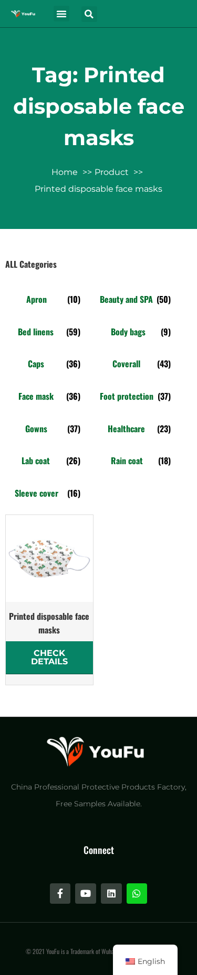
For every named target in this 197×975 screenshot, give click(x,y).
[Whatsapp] (137, 893)
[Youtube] (85, 893)
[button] (61, 13)
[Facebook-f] (60, 893)
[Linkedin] (111, 893)
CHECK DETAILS (49, 657)
